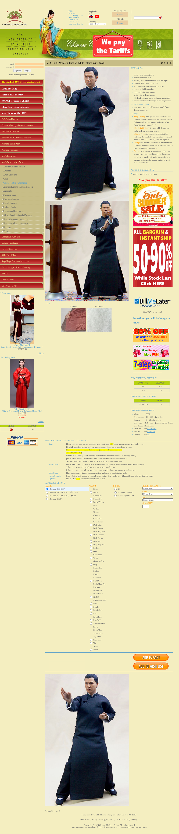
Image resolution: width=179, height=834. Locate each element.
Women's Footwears (10, 150)
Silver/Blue (97, 630)
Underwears (8, 227)
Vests (5, 231)
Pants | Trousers (10, 203)
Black (95, 492)
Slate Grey (97, 640)
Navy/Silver (98, 594)
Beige (95, 489)
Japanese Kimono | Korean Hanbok (18, 187)
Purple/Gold (98, 610)
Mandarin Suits (9, 195)
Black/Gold (97, 496)
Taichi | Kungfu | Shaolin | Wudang (17, 215)
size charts (92, 827)
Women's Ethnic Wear (11, 144)
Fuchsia (96, 548)
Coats (5, 179)
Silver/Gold (98, 633)
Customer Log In (76, 24)
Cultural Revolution (10, 243)
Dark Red (97, 541)
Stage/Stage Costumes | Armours (15, 261)
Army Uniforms (10, 175)
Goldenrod (97, 555)
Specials (72, 13)
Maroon (96, 587)
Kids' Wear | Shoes (9, 255)
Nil (118, 489)
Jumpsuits (7, 191)
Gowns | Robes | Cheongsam (15, 183)
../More (41, 353)
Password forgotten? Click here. (22, 75)
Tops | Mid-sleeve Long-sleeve (16, 219)
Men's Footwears (9, 156)
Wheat (95, 646)
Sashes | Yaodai (9, 207)
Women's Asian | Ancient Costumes (16, 137)
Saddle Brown (99, 623)
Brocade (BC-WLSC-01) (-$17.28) (63, 492)
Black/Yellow (98, 502)
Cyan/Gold (97, 518)
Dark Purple (98, 538)
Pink (95, 603)
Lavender (97, 577)
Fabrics (5, 273)
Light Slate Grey (100, 584)
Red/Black (97, 617)
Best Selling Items (76, 15)
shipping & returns (104, 827)
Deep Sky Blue (99, 545)
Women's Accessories (10, 131)
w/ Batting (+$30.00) (125, 495)
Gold (95, 551)
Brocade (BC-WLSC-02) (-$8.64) (63, 496)
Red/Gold (97, 620)
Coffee (96, 509)
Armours (7, 171)
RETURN (151, 431)
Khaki (95, 574)
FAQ (71, 11)
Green (95, 558)
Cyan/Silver (98, 522)
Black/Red (97, 499)
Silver (95, 627)
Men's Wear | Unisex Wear (12, 162)
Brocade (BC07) (56, 499)
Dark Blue (97, 525)
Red (94, 613)
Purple (96, 607)
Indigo (96, 571)
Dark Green (98, 528)
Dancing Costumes (9, 249)
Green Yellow (98, 561)
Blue (95, 505)
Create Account (75, 22)
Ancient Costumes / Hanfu (14, 167)
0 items (120, 15)
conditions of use (131, 827)
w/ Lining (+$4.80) (125, 492)
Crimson (96, 515)
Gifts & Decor (7, 279)
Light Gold (97, 581)
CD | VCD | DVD (9, 286)
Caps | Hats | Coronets (11, 237)
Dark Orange (98, 535)
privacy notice (118, 827)
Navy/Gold (97, 591)
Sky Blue (97, 636)
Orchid (96, 597)
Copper (96, 512)
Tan (94, 643)
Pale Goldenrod (99, 600)
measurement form (79, 827)
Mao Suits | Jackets (11, 199)
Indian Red (97, 568)
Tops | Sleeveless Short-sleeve (15, 223)
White (95, 650)
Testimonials (74, 17)
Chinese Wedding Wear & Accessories (17, 125)
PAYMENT (151, 429)
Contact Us (73, 20)
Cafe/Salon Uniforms (10, 119)
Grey (95, 564)
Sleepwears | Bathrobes (13, 211)
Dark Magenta (99, 531)
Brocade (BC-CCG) (57, 489)
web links (142, 827)
